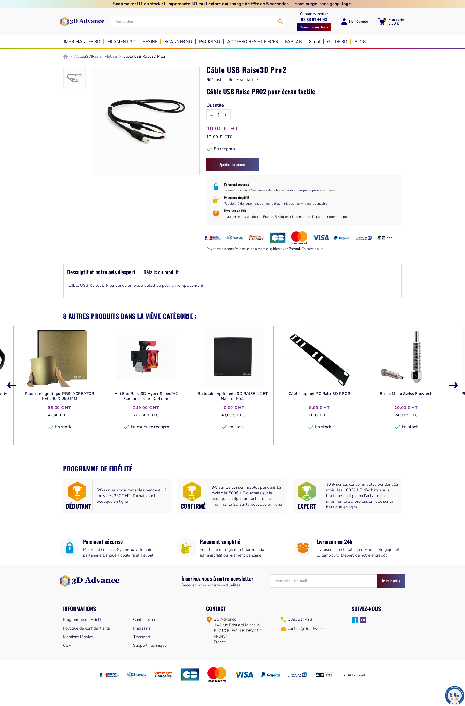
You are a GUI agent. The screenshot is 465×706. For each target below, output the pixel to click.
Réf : (210, 79)
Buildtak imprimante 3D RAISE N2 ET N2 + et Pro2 (233, 396)
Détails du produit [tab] (161, 272)
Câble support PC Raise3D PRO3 (319, 393)
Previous (11, 385)
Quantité (215, 105)
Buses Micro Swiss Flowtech (406, 393)
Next (453, 385)
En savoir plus (312, 248)
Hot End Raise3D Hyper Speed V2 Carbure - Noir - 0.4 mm (146, 396)
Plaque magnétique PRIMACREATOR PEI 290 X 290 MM (59, 396)
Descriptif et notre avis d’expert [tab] (101, 272)
